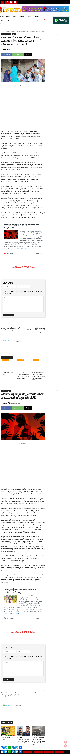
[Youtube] (15, 2)
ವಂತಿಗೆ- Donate (59, 752)
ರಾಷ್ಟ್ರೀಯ (14, 34)
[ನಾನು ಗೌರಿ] (8, 344)
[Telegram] (11, 2)
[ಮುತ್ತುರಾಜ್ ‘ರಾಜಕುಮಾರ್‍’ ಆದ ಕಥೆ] (8, 366)
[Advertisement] (23, 99)
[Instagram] (7, 2)
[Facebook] (2, 2)
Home (2, 31)
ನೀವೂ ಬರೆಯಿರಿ (49, 752)
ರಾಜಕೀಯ (9, 34)
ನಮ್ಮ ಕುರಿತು (38, 752)
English (27, 752)
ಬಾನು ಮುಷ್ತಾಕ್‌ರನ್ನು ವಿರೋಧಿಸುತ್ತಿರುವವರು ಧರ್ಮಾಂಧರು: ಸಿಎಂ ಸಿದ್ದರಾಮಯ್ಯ (36, 330)
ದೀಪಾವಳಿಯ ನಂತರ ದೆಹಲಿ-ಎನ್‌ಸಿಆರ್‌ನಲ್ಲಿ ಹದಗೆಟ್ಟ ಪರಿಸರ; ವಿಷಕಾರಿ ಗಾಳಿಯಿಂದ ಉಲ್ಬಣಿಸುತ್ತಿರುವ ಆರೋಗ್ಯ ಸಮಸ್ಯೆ (38, 376)
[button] (44, 20)
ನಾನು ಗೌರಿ (6, 50)
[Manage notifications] (65, 745)
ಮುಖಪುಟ (8, 31)
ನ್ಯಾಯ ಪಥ (5, 360)
